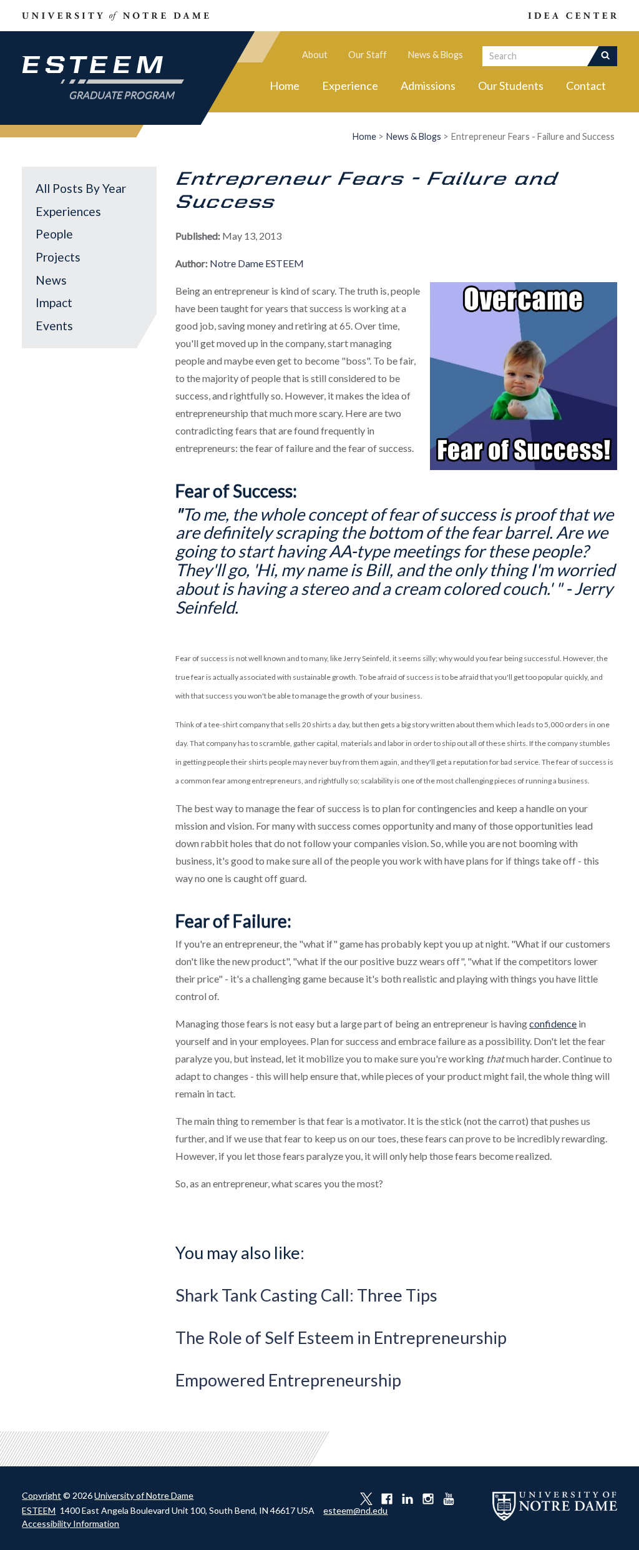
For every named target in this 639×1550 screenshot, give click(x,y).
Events (54, 325)
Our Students (511, 85)
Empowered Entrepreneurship (288, 1380)
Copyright (41, 1495)
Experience (350, 85)
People (54, 234)
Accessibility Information (70, 1523)
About (315, 54)
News (51, 280)
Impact (54, 302)
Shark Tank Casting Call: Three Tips (306, 1295)
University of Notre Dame (143, 1495)
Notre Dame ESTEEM (257, 263)
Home (285, 85)
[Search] (607, 56)
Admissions (428, 85)
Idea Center (544, 15)
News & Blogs (435, 54)
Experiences (68, 211)
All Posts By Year (81, 188)
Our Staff (367, 54)
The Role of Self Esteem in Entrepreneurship (341, 1337)
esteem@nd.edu (355, 1510)
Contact (586, 85)
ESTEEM (39, 1510)
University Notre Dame (116, 15)
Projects (58, 257)
